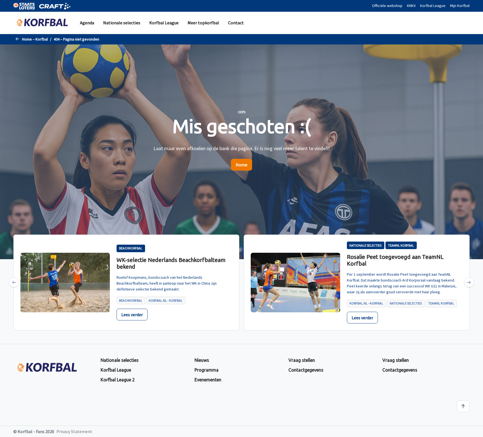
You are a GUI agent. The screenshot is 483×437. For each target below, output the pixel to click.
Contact (236, 22)
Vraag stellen (301, 360)
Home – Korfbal (35, 39)
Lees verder (132, 314)
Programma (207, 369)
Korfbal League (433, 5)
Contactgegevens (305, 369)
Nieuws (202, 360)
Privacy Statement (74, 431)
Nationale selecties (121, 22)
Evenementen (208, 379)
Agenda (87, 22)
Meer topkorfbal (203, 22)
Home (241, 164)
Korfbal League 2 (118, 379)
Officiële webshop (387, 5)
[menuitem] (87, 23)
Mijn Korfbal (460, 5)
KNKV (411, 5)
